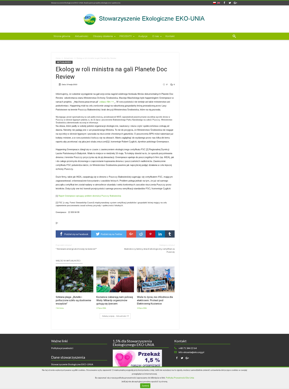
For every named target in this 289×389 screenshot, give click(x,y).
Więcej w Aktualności (68, 260)
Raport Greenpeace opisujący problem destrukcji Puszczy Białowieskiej (90, 196)
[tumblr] (170, 234)
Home (58, 58)
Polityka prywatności (62, 348)
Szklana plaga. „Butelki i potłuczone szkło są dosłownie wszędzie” (73, 300)
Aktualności (68, 58)
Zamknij (145, 385)
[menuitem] (214, 2)
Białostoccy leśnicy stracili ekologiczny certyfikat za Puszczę (149, 248)
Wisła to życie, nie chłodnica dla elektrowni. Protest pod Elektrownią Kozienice (155, 300)
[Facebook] (224, 2)
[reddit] (141, 234)
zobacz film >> (106, 101)
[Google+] (235, 2)
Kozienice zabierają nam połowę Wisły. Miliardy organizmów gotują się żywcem (114, 300)
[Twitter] (229, 2)
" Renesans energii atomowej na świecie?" (76, 247)
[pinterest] (150, 234)
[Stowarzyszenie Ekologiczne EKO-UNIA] (144, 10)
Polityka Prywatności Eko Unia (180, 377)
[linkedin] (160, 234)
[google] (131, 234)
